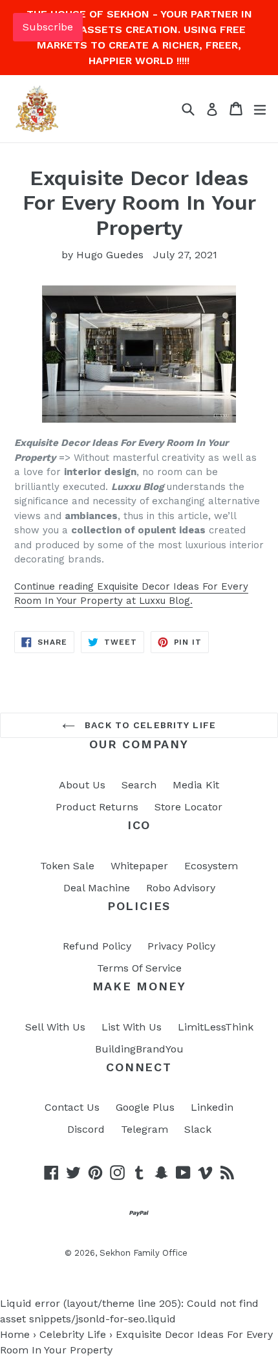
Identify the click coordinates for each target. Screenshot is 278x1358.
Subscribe (48, 27)
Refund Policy (97, 946)
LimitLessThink (215, 1027)
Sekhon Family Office (143, 1253)
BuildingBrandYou (139, 1049)
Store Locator (188, 807)
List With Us (132, 1027)
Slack (197, 1129)
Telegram (144, 1129)
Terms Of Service (139, 968)
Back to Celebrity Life (148, 725)
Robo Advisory (180, 888)
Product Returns (97, 807)
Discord (86, 1129)
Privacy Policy (181, 946)
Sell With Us (55, 1027)
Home (15, 1334)
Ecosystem (211, 866)
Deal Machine (96, 888)
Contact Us (72, 1107)
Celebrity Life (72, 1334)
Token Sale (67, 866)
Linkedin (212, 1107)
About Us (82, 785)
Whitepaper (139, 866)
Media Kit (196, 785)
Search (139, 785)
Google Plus (145, 1107)
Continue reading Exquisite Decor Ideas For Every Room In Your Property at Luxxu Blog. (131, 594)
